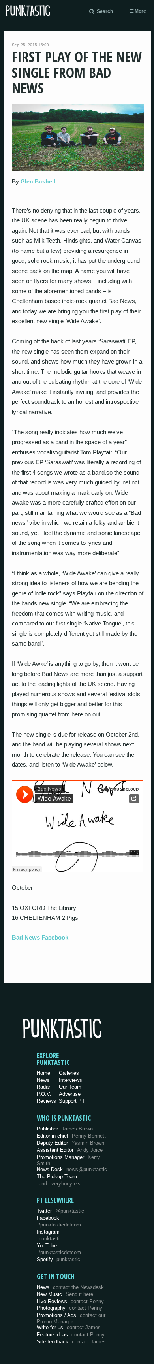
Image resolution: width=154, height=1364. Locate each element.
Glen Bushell (38, 181)
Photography (69, 1308)
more (139, 11)
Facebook (59, 1221)
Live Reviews (70, 1301)
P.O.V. (44, 1094)
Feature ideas (71, 1335)
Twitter (60, 1211)
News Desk (72, 1169)
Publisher (65, 1129)
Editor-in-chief (71, 1136)
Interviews (70, 1080)
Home (43, 1073)
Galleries (69, 1073)
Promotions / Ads (71, 1318)
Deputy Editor (70, 1143)
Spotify (58, 1259)
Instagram (49, 1235)
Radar (43, 1087)
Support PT (72, 1101)
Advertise (70, 1094)
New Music (65, 1294)
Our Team (70, 1087)
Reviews (46, 1101)
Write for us (69, 1327)
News (43, 1080)
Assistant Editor (70, 1150)
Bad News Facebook (40, 937)
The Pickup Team (57, 1176)
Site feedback (71, 1342)
